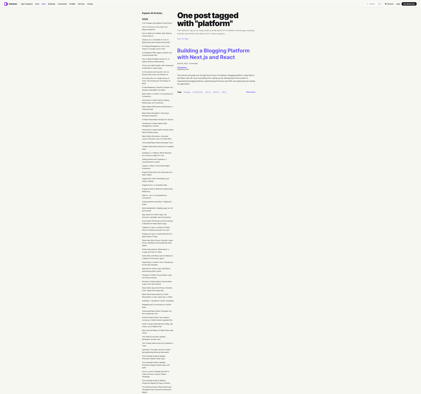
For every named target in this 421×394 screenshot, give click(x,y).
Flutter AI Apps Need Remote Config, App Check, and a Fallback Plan (157, 325)
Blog (43, 4)
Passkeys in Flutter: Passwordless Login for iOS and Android (157, 276)
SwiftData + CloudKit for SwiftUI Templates (158, 301)
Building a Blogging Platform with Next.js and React (213, 53)
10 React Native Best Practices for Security (157, 119)
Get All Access (409, 4)
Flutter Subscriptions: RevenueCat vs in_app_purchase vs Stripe (155, 250)
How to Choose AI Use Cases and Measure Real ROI (154, 28)
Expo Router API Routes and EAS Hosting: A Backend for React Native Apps (157, 222)
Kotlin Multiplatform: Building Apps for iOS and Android (157, 209)
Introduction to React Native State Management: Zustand (154, 124)
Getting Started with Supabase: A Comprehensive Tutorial (154, 160)
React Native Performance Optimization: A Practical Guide (157, 108)
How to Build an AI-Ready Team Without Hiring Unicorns (157, 34)
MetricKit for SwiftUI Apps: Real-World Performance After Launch (156, 270)
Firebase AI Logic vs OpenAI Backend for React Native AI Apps (157, 235)
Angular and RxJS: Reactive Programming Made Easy (157, 190)
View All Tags (182, 39)
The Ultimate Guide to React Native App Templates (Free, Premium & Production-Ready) (157, 389)
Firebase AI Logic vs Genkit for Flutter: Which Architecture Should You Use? (156, 228)
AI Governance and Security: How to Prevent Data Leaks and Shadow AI (155, 73)
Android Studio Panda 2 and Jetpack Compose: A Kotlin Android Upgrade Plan (157, 318)
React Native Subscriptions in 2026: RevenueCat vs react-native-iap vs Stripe (157, 295)
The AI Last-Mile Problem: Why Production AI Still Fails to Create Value (158, 66)
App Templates (27, 4)
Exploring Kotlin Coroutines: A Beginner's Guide (157, 203)
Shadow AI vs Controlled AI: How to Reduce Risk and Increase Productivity (156, 41)
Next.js (207, 92)
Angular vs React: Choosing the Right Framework (156, 167)
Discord (390, 4)
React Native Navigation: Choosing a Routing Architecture (155, 114)
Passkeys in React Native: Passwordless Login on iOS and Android (157, 283)
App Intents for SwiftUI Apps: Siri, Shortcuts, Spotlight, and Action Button (156, 216)
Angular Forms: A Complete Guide (154, 185)
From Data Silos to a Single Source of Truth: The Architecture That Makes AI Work (156, 80)
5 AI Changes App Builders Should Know (157, 23)
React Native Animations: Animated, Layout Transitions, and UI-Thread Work (156, 137)
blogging (187, 92)
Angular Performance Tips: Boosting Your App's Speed (157, 173)
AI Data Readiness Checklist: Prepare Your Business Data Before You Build (157, 88)
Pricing (90, 4)
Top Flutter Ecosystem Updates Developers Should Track (154, 338)
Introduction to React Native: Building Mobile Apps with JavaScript (155, 101)
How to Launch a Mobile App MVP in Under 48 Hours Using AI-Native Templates (155, 374)
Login (398, 4)
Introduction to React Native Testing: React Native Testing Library (158, 131)
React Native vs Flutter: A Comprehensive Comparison (157, 95)
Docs (37, 4)
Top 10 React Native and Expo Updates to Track (157, 344)
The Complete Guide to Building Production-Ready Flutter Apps (153, 357)
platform (216, 92)
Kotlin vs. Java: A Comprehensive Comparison (154, 196)
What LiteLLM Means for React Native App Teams (157, 331)
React (224, 92)
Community (62, 4)
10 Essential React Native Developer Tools (157, 143)
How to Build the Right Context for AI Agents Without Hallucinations (155, 60)
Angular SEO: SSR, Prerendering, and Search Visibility (155, 180)
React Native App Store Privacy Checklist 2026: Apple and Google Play (157, 289)
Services (81, 4)
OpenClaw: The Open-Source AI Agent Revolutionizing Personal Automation (156, 351)
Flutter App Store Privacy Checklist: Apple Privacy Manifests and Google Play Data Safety (157, 242)
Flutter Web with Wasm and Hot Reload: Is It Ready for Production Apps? (157, 257)
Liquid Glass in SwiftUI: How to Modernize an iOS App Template (157, 263)
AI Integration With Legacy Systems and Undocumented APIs (157, 54)
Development (198, 92)
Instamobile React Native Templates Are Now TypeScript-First (156, 312)
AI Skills (72, 4)
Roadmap (51, 4)
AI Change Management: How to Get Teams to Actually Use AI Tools (155, 47)
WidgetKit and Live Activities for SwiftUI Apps (156, 306)
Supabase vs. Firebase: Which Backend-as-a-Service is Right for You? (157, 154)
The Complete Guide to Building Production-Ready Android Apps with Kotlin (156, 365)
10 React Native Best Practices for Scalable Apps (158, 148)
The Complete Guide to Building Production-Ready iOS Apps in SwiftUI (156, 382)
